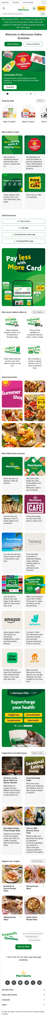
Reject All (23, 1009)
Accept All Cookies (23, 1016)
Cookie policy (26, 998)
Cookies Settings (23, 1003)
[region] (23, 1001)
